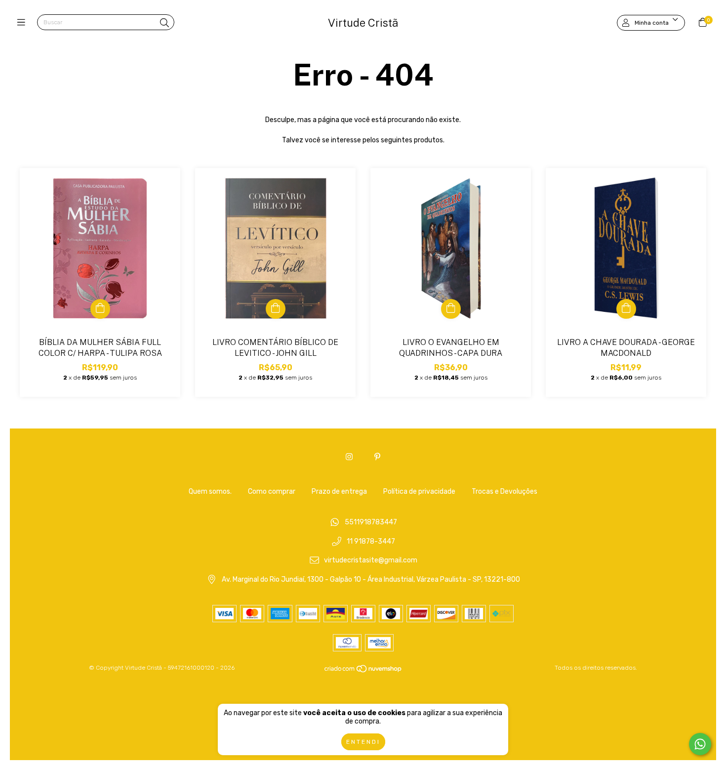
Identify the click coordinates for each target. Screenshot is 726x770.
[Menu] (23, 23)
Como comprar (271, 491)
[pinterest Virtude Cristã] (377, 457)
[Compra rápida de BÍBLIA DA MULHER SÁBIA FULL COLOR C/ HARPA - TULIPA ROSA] (100, 309)
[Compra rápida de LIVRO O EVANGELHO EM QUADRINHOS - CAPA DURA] (451, 309)
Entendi (363, 741)
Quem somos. (210, 491)
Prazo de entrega (339, 491)
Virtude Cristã (363, 22)
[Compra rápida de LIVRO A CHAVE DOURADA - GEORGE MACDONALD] (626, 309)
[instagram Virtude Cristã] (349, 457)
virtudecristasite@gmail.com (370, 560)
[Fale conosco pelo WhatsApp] (700, 744)
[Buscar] (164, 23)
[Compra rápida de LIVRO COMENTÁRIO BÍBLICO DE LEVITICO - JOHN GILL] (275, 309)
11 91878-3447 (371, 541)
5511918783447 (371, 522)
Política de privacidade (419, 491)
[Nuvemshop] (363, 670)
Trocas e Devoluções (504, 491)
